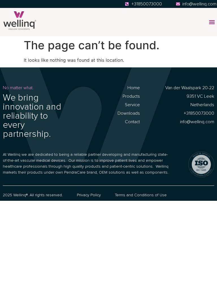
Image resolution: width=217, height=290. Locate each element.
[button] (211, 22)
